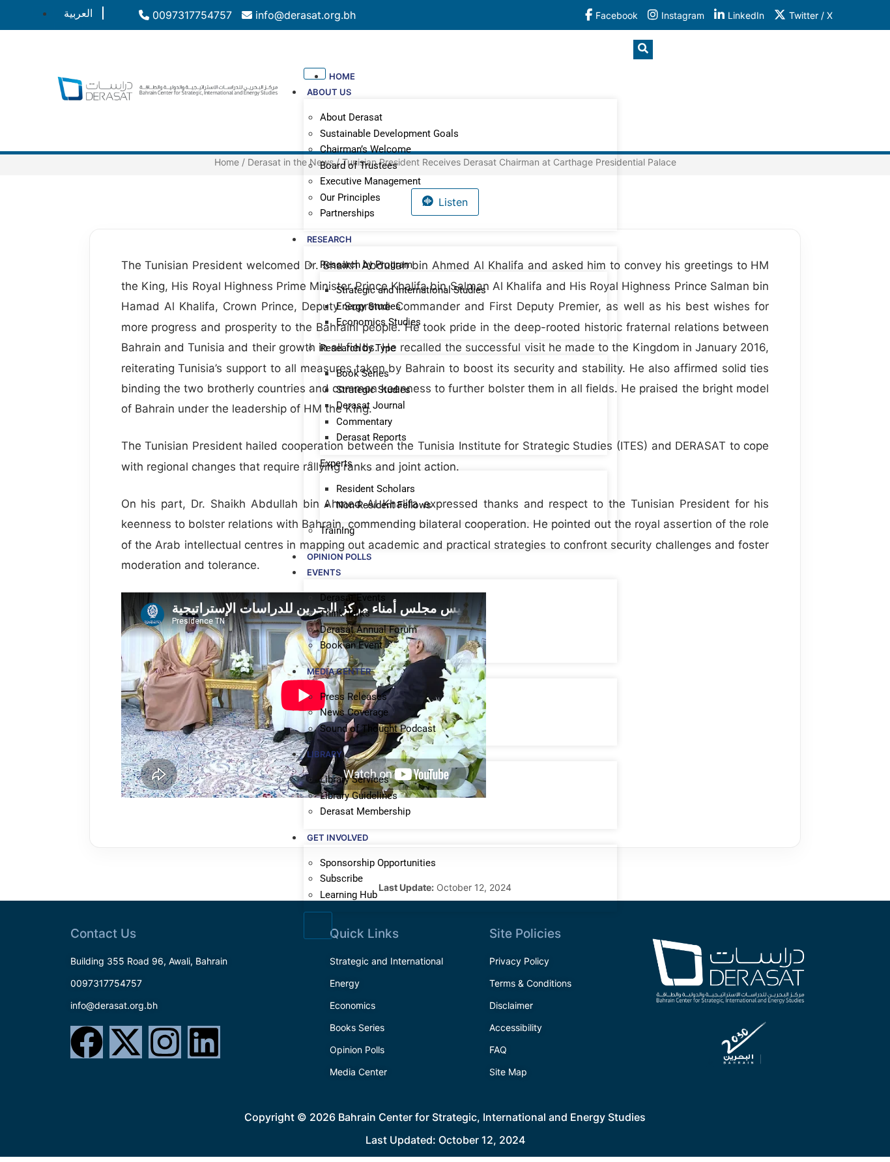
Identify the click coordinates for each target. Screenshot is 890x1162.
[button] (643, 49)
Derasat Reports (371, 437)
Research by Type (357, 348)
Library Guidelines (358, 796)
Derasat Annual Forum (368, 629)
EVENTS (324, 572)
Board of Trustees (358, 165)
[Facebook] (86, 1042)
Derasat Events (353, 597)
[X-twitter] (125, 1042)
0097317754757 (190, 15)
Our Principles (350, 197)
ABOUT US (329, 92)
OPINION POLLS (339, 556)
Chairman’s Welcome (365, 149)
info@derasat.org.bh (304, 15)
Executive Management (370, 181)
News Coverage (354, 712)
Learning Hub (348, 895)
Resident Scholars (375, 489)
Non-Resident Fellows (383, 505)
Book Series (362, 373)
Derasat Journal (370, 405)
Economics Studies (378, 322)
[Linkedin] (204, 1042)
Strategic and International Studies (411, 290)
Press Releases (353, 697)
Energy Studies (368, 306)
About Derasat (351, 117)
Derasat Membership (365, 811)
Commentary (364, 422)
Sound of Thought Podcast (378, 728)
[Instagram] (165, 1042)
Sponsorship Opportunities (378, 863)
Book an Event (351, 645)
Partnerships (347, 213)
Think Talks (345, 613)
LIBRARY (324, 754)
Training (337, 530)
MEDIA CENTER (339, 671)
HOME (342, 76)
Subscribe (341, 878)
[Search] (813, 103)
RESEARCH (329, 239)
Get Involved (337, 837)
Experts (336, 463)
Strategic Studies (373, 390)
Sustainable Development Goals (389, 133)
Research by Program (366, 264)
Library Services (354, 779)
